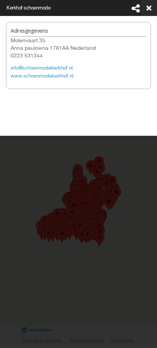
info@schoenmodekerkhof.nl (42, 68)
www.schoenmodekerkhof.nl (42, 76)
